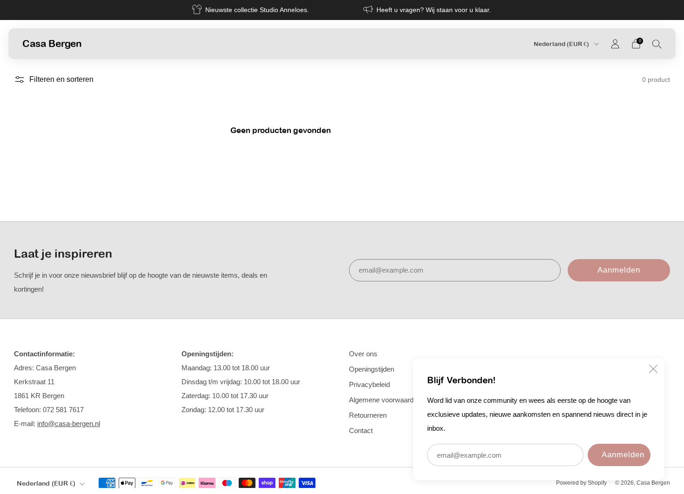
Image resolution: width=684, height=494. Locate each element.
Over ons (363, 354)
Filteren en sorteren (61, 79)
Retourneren (368, 415)
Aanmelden (623, 454)
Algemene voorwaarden (385, 400)
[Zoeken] (657, 43)
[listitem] (251, 10)
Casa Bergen (52, 43)
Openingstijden (371, 369)
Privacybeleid (369, 384)
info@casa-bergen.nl (68, 423)
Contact (361, 430)
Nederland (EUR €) (562, 43)
